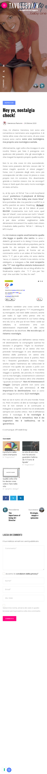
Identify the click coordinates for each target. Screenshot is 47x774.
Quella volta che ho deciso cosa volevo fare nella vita (10, 483)
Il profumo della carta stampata (10, 453)
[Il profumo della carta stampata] (11, 446)
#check (39, 205)
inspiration (9, 103)
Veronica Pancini (15, 123)
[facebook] (3, 76)
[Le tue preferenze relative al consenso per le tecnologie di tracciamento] (4, 769)
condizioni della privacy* (27, 573)
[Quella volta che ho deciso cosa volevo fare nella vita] (11, 473)
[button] (9, 769)
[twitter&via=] (3, 71)
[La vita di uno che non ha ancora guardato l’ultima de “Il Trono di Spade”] (30, 446)
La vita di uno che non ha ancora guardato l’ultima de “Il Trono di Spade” (30, 457)
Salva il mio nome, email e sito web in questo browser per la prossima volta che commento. (22, 609)
